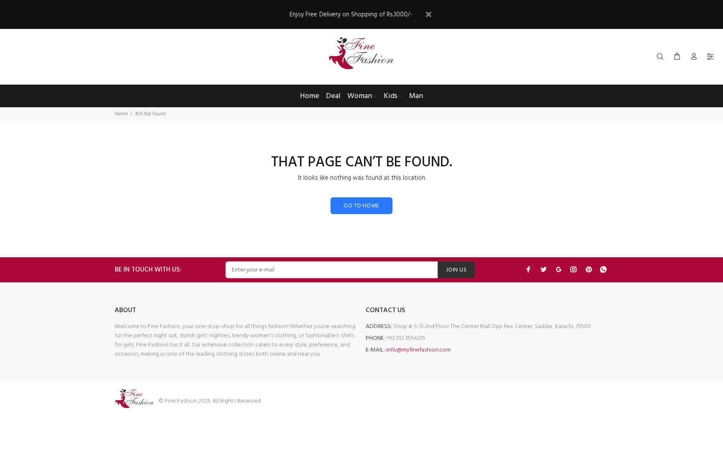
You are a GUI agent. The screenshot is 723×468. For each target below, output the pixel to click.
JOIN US (456, 270)
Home (121, 114)
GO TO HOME (361, 206)
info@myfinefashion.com (418, 350)
